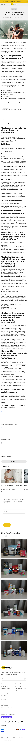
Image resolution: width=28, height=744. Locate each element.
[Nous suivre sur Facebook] (2, 722)
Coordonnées (23, 738)
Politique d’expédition (15, 738)
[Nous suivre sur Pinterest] (12, 722)
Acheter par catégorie (20, 690)
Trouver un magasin (5, 693)
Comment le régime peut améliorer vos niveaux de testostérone (11, 486)
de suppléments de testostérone (15, 382)
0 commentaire (22, 17)
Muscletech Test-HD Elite (6, 456)
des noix (6, 367)
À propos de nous (5, 686)
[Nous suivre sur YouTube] (15, 722)
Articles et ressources (5, 690)
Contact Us (3, 695)
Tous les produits (18, 686)
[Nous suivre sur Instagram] (9, 722)
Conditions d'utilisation (6, 710)
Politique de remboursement (4, 705)
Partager (15, 461)
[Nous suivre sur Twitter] (5, 722)
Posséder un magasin (5, 688)
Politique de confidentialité (7, 707)
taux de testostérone (9, 42)
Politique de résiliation (7, 740)
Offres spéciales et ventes (20, 688)
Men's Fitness (14, 9)
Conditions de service (15, 502)
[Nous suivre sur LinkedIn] (25, 722)
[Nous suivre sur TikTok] (19, 722)
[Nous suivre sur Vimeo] (22, 722)
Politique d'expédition (5, 701)
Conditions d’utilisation (5, 738)
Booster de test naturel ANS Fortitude (9, 424)
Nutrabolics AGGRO (5, 439)
